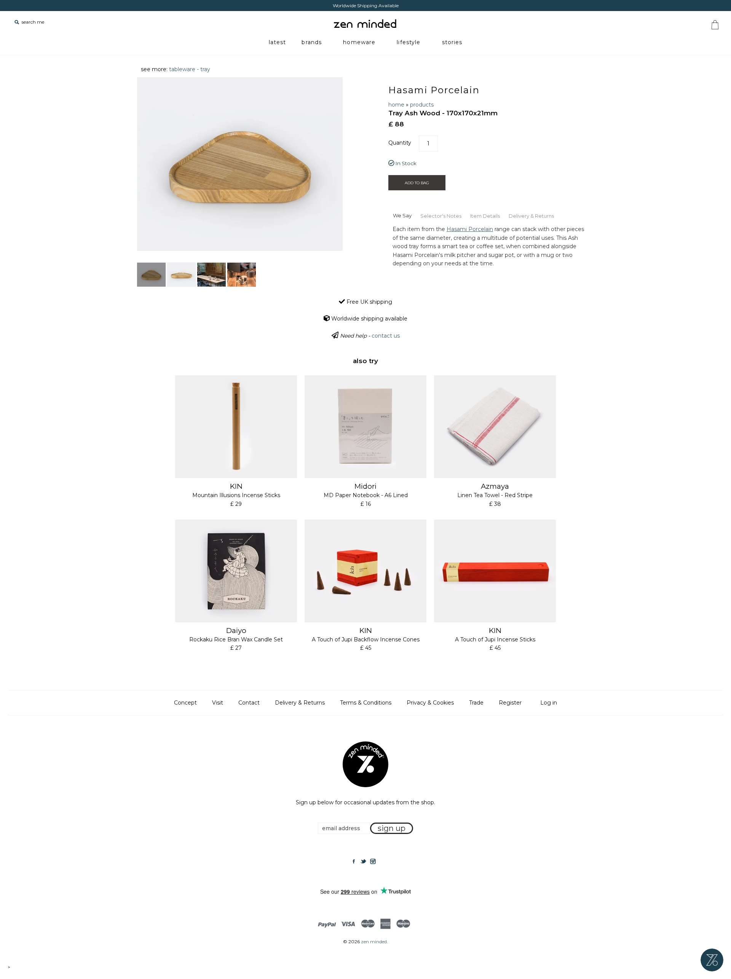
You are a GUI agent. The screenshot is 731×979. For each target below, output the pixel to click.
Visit (217, 702)
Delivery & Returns (300, 702)
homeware (359, 42)
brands (312, 42)
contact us (386, 335)
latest (277, 42)
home (396, 104)
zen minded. (374, 941)
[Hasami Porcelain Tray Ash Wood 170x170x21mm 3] (211, 275)
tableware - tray (189, 69)
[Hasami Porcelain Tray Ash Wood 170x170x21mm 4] (241, 275)
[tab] (402, 215)
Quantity (399, 142)
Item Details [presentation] (485, 216)
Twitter (363, 861)
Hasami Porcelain (434, 90)
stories (452, 42)
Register (510, 702)
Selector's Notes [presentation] (440, 216)
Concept (185, 702)
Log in (548, 702)
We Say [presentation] (402, 215)
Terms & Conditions (365, 702)
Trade (476, 702)
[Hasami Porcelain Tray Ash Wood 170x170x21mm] (151, 275)
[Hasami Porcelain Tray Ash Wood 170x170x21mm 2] (181, 275)
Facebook (354, 861)
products (422, 104)
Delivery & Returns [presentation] (531, 216)
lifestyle (408, 42)
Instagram (373, 861)
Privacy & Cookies (430, 702)
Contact (249, 702)
